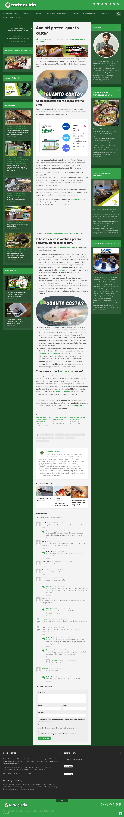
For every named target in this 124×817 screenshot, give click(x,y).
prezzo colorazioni (48, 438)
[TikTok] (102, 4)
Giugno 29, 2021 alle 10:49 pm (62, 531)
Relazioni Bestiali (99, 303)
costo (67, 434)
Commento (42, 692)
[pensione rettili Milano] (62, 56)
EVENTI (76, 14)
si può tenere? (70, 438)
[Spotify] (118, 4)
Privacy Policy (7, 781)
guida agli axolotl (62, 391)
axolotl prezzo (59, 434)
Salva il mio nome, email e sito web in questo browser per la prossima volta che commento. (61, 721)
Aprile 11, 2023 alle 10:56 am (62, 649)
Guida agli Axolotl (79, 39)
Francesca (54, 660)
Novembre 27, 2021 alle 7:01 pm (63, 586)
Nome (40, 705)
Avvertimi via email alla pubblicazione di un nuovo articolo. (57, 734)
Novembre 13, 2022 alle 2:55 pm (56, 627)
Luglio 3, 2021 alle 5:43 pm (56, 541)
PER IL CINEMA (62, 14)
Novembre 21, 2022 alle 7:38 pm (63, 676)
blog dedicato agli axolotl (66, 247)
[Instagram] (94, 4)
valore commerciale (42, 441)
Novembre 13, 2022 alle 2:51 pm (58, 619)
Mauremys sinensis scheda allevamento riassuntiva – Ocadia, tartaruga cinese (15, 255)
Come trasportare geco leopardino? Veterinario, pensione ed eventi (15, 321)
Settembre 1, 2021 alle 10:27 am (63, 561)
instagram (77, 406)
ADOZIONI (38, 14)
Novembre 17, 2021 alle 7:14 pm (56, 578)
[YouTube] (98, 4)
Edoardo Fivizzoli (49, 39)
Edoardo (49, 586)
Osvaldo (44, 619)
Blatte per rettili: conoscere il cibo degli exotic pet (78, 503)
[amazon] (110, 4)
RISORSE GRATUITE (10, 14)
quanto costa (59, 438)
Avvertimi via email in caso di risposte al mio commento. (56, 728)
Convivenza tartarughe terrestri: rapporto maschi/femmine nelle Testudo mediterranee (18, 132)
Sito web (41, 712)
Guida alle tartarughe (15, 126)
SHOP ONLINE (8, 17)
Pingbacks (57, 517)
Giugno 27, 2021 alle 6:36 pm (57, 522)
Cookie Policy (17, 781)
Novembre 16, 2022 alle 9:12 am (59, 668)
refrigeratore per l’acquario (49, 353)
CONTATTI (105, 14)
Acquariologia (12, 157)
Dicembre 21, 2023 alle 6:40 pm (69, 660)
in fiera (64, 371)
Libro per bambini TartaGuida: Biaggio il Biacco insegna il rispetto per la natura (17, 294)
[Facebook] (106, 4)
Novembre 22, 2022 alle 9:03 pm (63, 637)
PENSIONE (51, 14)
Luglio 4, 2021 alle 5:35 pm (61, 551)
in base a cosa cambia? (78, 434)
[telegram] (114, 4)
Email (65, 705)
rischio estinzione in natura (49, 330)
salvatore (45, 668)
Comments (44, 517)
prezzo (39, 438)
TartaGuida (40, 41)
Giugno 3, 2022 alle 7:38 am (55, 598)
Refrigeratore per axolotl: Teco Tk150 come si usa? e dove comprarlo (43, 419)
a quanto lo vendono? (47, 434)
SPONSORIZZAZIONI (88, 14)
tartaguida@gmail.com (53, 613)
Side (15, 128)
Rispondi (44, 527)
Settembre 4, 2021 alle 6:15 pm (57, 569)
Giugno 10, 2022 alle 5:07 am (62, 608)
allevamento (75, 199)
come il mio (61, 270)
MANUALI (26, 14)
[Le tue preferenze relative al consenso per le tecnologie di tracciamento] (120, 813)
